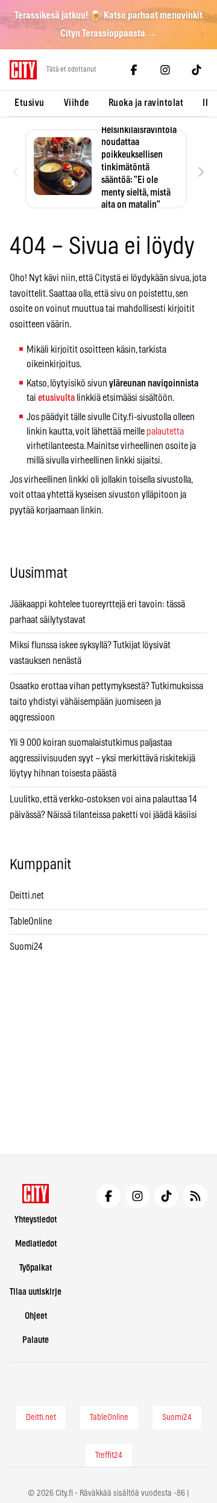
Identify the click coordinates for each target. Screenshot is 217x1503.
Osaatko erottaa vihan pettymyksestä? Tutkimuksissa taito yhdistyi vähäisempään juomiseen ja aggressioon (106, 701)
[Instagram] (165, 70)
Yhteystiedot (35, 1219)
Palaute (35, 1340)
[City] (35, 1193)
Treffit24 (108, 1455)
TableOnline (31, 921)
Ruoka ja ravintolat (146, 103)
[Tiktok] (196, 70)
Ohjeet (36, 1316)
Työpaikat (35, 1267)
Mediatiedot (36, 1243)
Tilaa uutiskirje (35, 1292)
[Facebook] (134, 70)
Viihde (76, 103)
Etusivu (29, 103)
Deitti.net (27, 895)
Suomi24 (26, 947)
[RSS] (195, 1196)
